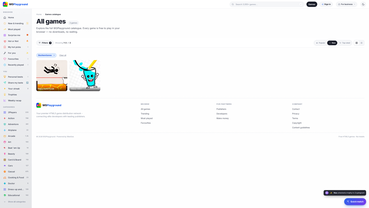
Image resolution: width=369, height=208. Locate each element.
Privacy (295, 113)
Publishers (221, 109)
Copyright (297, 123)
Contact (296, 109)
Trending (145, 113)
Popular (322, 43)
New (334, 43)
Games (311, 4)
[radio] (356, 43)
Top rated (346, 43)
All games (145, 109)
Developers (221, 113)
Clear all (62, 55)
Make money (222, 118)
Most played (147, 118)
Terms (295, 118)
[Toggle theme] (363, 4)
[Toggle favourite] (64, 63)
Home (39, 14)
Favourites (146, 123)
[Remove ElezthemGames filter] (54, 55)
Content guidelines (301, 127)
